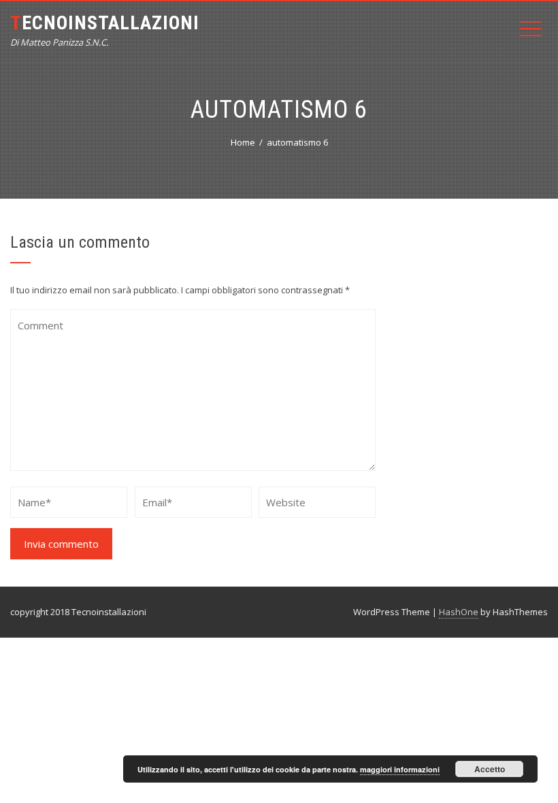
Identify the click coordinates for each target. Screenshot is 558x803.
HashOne (458, 612)
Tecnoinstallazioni (104, 23)
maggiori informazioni (400, 769)
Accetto (489, 769)
